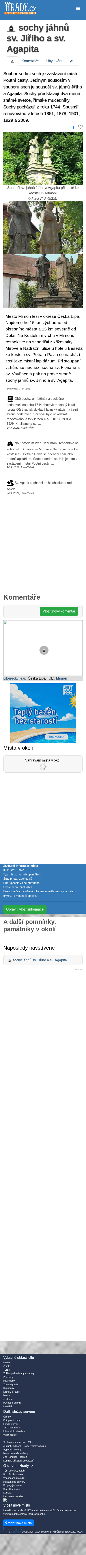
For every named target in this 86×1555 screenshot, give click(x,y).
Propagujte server (12, 1485)
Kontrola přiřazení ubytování (18, 1460)
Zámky (7, 1366)
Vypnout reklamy (12, 1449)
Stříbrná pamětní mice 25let (18, 1442)
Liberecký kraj (14, 678)
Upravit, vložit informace (25, 909)
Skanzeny (8, 1388)
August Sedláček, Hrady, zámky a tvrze (24, 1446)
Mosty (6, 1395)
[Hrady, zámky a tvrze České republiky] (20, 8)
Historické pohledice (14, 1431)
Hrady (6, 1362)
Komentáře (30, 61)
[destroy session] (19, 1528)
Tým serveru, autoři (13, 1470)
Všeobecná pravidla (13, 1478)
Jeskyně (8, 1399)
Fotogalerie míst (12, 1420)
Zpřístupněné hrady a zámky (18, 1373)
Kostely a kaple (11, 1391)
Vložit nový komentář (59, 611)
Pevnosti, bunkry (12, 1402)
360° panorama (11, 1427)
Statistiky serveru (12, 1489)
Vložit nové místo (19, 1523)
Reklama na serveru (14, 1481)
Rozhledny (9, 1380)
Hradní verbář (10, 1424)
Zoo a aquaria (10, 1384)
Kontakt (7, 1492)
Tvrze (6, 1369)
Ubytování (54, 61)
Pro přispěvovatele (13, 1474)
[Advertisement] (43, 546)
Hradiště (7, 1406)
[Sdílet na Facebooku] (73, 127)
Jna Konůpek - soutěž (15, 1457)
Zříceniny (8, 1377)
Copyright (16, 1531)
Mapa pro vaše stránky (15, 1453)
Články (7, 1416)
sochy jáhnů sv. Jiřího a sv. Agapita (38, 38)
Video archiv (10, 1435)
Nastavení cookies (13, 1496)
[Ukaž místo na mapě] (43, 648)
